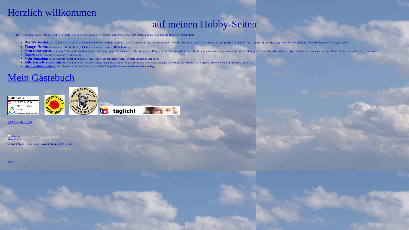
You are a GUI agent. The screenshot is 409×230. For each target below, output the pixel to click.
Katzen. (30, 54)
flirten (10, 161)
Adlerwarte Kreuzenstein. (43, 62)
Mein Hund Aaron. (38, 51)
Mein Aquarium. (36, 58)
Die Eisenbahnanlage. (40, 66)
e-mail (69, 144)
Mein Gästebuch (41, 77)
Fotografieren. (36, 47)
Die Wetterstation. (39, 42)
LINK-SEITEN (20, 122)
